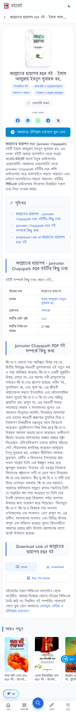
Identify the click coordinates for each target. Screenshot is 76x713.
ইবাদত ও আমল (21, 93)
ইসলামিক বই (21, 86)
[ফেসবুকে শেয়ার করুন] (18, 120)
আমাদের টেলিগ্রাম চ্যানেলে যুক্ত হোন (41, 132)
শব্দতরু (45, 310)
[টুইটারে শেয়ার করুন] (58, 120)
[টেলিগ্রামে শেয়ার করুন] (48, 120)
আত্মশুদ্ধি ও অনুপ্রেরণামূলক (48, 86)
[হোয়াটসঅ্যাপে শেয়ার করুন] (38, 120)
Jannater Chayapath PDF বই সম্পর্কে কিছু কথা (36, 228)
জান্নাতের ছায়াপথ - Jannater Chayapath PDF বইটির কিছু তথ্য (38, 216)
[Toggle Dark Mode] (69, 5)
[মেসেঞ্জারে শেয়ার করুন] (28, 120)
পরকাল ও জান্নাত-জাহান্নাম (49, 93)
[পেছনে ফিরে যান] (5, 17)
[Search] (38, 703)
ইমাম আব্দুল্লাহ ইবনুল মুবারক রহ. (53, 301)
